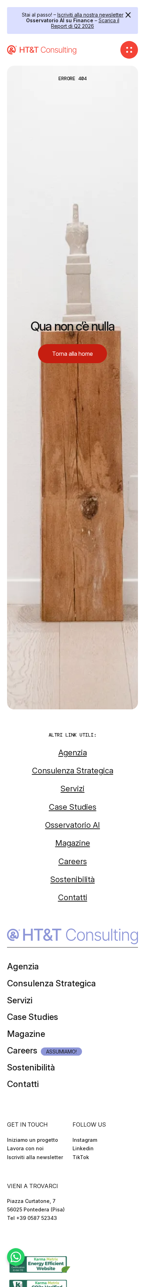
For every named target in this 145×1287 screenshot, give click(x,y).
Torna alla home (72, 353)
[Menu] (129, 50)
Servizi (19, 1000)
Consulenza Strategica (51, 983)
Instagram (84, 1140)
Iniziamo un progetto (32, 1140)
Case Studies (32, 1017)
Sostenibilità (31, 1067)
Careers (22, 1050)
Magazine (26, 1034)
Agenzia (23, 966)
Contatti (23, 1084)
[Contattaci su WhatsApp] (16, 1257)
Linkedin (83, 1148)
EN (20, 1238)
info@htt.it (20, 1226)
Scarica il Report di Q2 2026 (85, 23)
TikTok (80, 1157)
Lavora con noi (25, 1148)
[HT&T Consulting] (42, 49)
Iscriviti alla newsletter (35, 1157)
